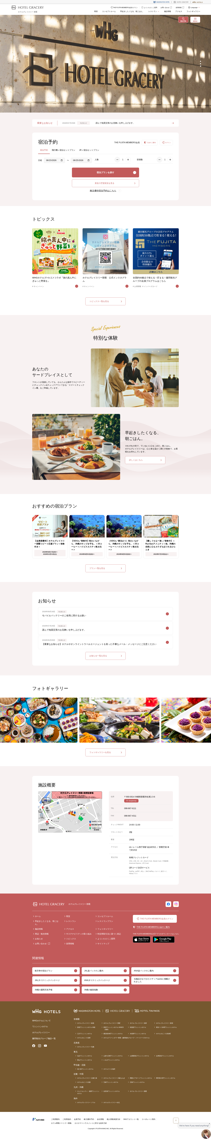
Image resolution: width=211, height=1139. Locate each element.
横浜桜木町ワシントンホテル (113, 1034)
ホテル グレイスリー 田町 (112, 1023)
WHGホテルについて (41, 1021)
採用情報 (70, 944)
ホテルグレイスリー (41, 1032)
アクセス (178, 11)
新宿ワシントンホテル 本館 (86, 1027)
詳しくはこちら (136, 460)
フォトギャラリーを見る (100, 752)
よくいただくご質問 (106, 939)
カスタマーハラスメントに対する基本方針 (90, 1123)
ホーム (38, 916)
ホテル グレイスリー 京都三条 (87, 1078)
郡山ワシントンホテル (84, 1060)
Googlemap (132, 801)
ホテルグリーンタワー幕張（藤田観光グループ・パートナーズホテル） (127, 1038)
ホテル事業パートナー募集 (61, 1123)
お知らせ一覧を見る (98, 656)
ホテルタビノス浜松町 (163, 1034)
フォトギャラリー (193, 11)
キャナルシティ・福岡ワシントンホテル (88, 1092)
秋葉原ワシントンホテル (138, 1027)
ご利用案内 (55, 1119)
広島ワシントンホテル (137, 1082)
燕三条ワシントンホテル (85, 1069)
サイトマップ (103, 944)
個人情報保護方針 (113, 1119)
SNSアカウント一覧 (131, 1119)
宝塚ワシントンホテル (111, 1082)
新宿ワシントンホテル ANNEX (114, 1028)
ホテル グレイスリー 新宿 (164, 1023)
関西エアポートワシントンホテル (141, 1078)
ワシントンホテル (40, 1026)
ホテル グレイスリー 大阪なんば (114, 1078)
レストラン (71, 921)
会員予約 (77, 1119)
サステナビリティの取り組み (79, 934)
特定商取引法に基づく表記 (109, 934)
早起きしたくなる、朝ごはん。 (132, 11)
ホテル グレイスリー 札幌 (85, 1047)
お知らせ (39, 939)
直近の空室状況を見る (104, 183)
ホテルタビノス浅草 (83, 1038)
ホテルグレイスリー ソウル (86, 1102)
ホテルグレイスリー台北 (112, 1102)
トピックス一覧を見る (99, 301)
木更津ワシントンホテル (138, 1034)
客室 (96, 11)
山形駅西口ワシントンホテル (139, 1056)
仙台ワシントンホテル (84, 1056)
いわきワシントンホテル (112, 1060)
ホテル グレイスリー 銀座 (85, 1023)
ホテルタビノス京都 (83, 1082)
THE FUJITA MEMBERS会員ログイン (156, 919)
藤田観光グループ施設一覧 (44, 1038)
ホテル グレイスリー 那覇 (138, 1091)
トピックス (71, 939)
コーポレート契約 (148, 1119)
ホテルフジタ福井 (109, 1069)
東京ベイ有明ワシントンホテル (166, 1027)
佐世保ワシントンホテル (112, 1091)
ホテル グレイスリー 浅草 (138, 1023)
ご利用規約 (67, 1119)
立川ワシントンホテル (84, 1034)
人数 (97, 160)
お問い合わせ (41, 944)
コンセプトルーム (109, 11)
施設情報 (167, 11)
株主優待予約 (89, 1119)
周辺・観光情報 (42, 934)
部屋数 (140, 160)
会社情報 (100, 1119)
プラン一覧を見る (97, 568)
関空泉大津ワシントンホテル (165, 1078)
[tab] (200, 61)
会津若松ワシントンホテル (165, 1056)
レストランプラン (105, 921)
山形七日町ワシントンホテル (113, 1056)
